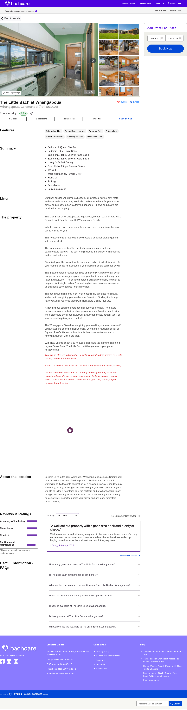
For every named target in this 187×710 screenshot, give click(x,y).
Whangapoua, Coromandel (29, 107)
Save (124, 102)
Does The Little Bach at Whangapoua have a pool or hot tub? (80, 595)
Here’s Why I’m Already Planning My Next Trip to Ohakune (162, 667)
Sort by (50, 515)
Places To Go (160, 10)
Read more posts (151, 680)
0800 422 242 (69, 669)
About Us (100, 664)
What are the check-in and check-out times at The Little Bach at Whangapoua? (89, 585)
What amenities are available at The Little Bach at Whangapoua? (82, 626)
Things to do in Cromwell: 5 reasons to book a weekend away (161, 660)
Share (136, 102)
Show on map (125, 119)
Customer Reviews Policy (108, 656)
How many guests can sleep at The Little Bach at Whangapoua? (82, 564)
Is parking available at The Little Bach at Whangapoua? (77, 606)
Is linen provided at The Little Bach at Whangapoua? (76, 616)
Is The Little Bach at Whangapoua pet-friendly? (73, 575)
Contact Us (159, 3)
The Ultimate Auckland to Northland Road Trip (162, 653)
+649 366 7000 (66, 673)
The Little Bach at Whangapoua (30, 102)
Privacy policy (102, 651)
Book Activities (128, 3)
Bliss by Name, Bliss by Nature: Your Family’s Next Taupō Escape (160, 674)
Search (177, 704)
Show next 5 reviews (128, 555)
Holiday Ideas (175, 10)
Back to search (12, 18)
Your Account (175, 3)
